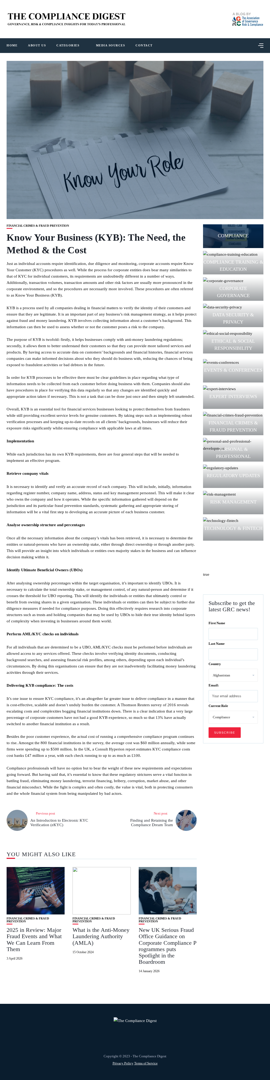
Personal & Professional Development (233, 456)
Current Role (218, 706)
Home (12, 45)
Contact (144, 45)
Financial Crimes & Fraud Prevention (38, 225)
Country (215, 664)
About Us (37, 45)
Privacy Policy (123, 1063)
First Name (217, 623)
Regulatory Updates (233, 475)
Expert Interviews (233, 396)
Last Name (217, 644)
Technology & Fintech (233, 528)
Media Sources (110, 45)
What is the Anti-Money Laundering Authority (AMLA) (101, 936)
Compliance (233, 235)
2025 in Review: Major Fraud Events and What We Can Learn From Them (34, 939)
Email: (214, 685)
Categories (67, 45)
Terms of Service (146, 1063)
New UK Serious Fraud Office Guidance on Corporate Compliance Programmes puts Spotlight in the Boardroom (167, 946)
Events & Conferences (233, 370)
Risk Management (233, 502)
